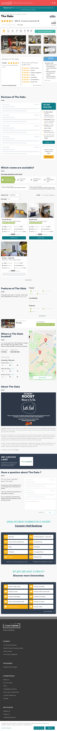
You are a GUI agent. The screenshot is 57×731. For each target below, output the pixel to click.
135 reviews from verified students (29, 21)
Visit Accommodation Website (45, 31)
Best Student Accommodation (13, 14)
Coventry (3, 14)
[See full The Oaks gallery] (34, 40)
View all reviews (37, 85)
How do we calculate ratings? (9, 85)
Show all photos (49, 49)
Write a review (48, 156)
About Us (6, 679)
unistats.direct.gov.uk (9, 717)
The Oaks (3, 343)
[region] (28, 726)
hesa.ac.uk (6, 714)
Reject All (50, 728)
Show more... (48, 80)
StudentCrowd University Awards (13, 648)
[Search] (52, 3)
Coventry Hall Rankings (28, 526)
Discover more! (22, 296)
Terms (5, 686)
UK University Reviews (10, 645)
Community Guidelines (10, 654)
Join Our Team (7, 683)
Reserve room (14, 237)
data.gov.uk (6, 711)
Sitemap (5, 698)
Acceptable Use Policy (10, 689)
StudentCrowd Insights (10, 667)
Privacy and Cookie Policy (11, 692)
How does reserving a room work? (11, 174)
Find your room (48, 142)
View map (19, 24)
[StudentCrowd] (7, 3)
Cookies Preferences (9, 695)
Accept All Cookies (39, 728)
